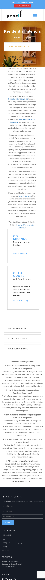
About (5, 498)
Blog (5, 506)
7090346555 (11, 551)
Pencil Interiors (16, 173)
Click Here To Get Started (22, 6)
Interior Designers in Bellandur (21, 199)
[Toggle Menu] (35, 15)
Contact (6, 510)
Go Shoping (16, 222)
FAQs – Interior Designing (12, 502)
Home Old (7, 495)
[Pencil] (13, 15)
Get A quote (16, 263)
